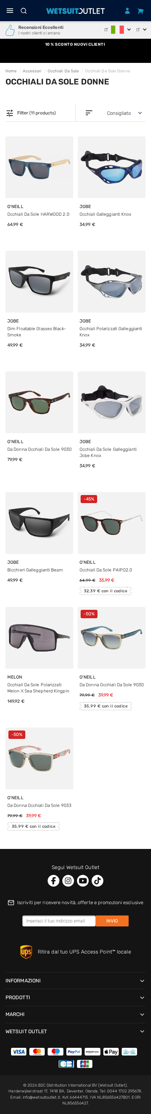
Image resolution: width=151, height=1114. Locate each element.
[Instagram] (68, 881)
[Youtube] (83, 881)
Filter (30, 113)
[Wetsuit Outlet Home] (76, 11)
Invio (112, 921)
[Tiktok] (97, 881)
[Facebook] (53, 881)
